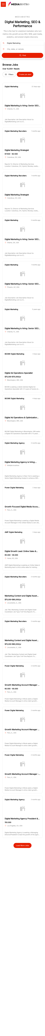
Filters (11, 74)
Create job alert (25, 74)
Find (24, 55)
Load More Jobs (22, 845)
